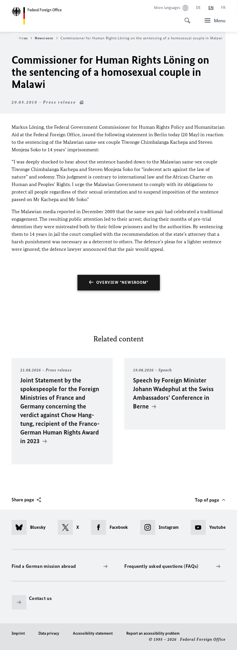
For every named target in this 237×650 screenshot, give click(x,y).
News (23, 38)
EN (211, 7)
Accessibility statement (93, 633)
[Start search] (185, 17)
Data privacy (48, 633)
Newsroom (44, 38)
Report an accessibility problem (152, 633)
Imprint (18, 633)
